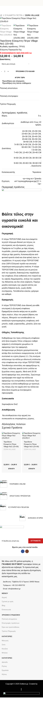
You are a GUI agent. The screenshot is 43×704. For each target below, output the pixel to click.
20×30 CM (26, 136)
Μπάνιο (5, 653)
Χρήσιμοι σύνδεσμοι (11, 615)
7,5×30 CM (36, 150)
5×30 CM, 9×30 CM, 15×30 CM (27, 144)
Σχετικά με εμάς (7, 601)
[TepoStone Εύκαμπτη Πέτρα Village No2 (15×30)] (11, 435)
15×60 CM (26, 134)
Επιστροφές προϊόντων (10, 623)
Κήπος (4, 674)
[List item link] (21, 585)
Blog (3, 605)
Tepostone (36, 172)
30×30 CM (36, 139)
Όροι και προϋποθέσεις (10, 627)
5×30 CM (37, 142)
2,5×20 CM (36, 134)
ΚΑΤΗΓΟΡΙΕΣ (7, 636)
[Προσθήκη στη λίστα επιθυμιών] (19, 434)
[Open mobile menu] (3, 3)
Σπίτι (3, 645)
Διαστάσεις (5, 59)
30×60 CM (27, 142)
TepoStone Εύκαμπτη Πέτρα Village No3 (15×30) (31, 444)
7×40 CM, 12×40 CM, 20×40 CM (27, 152)
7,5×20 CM (36, 147)
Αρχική (4, 597)
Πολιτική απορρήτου (9, 619)
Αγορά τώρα (20, 77)
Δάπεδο (5, 662)
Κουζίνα (5, 649)
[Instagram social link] (27, 551)
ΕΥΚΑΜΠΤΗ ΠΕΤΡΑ (14, 15)
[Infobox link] (13, 484)
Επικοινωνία (6, 609)
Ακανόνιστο (36, 166)
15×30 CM (36, 131)
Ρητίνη (4, 666)
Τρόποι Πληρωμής (9, 631)
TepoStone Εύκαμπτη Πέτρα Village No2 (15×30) (11, 444)
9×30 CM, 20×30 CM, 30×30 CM (27, 158)
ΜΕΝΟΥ (5, 593)
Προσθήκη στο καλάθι (25, 71)
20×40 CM (36, 136)
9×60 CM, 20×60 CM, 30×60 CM (27, 163)
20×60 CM (26, 139)
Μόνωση (5, 641)
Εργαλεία (5, 670)
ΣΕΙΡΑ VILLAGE (32, 15)
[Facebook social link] (22, 551)
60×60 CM (26, 147)
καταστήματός (7, 576)
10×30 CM (26, 131)
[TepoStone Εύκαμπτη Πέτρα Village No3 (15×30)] (31, 435)
